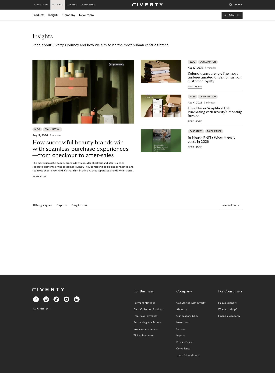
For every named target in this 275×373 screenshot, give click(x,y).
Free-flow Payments (145, 316)
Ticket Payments (143, 335)
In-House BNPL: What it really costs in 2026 (211, 139)
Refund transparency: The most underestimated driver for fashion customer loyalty (214, 77)
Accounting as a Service (147, 322)
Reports (62, 205)
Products (38, 15)
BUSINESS (57, 5)
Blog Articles (79, 205)
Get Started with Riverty (190, 303)
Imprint (180, 335)
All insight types (42, 205)
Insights (53, 15)
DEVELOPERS (88, 5)
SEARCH (238, 5)
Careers (180, 329)
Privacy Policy (184, 342)
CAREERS (72, 5)
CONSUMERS (41, 5)
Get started (232, 15)
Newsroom (86, 15)
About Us (181, 309)
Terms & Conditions (187, 355)
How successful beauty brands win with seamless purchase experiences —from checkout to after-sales (80, 149)
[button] (231, 205)
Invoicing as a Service (146, 329)
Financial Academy (229, 316)
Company (68, 15)
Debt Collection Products (149, 309)
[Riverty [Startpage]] (146, 5)
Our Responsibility (187, 316)
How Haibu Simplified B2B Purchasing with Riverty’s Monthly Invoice (215, 112)
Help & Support (227, 303)
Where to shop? (227, 309)
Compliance (183, 348)
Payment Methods (144, 303)
